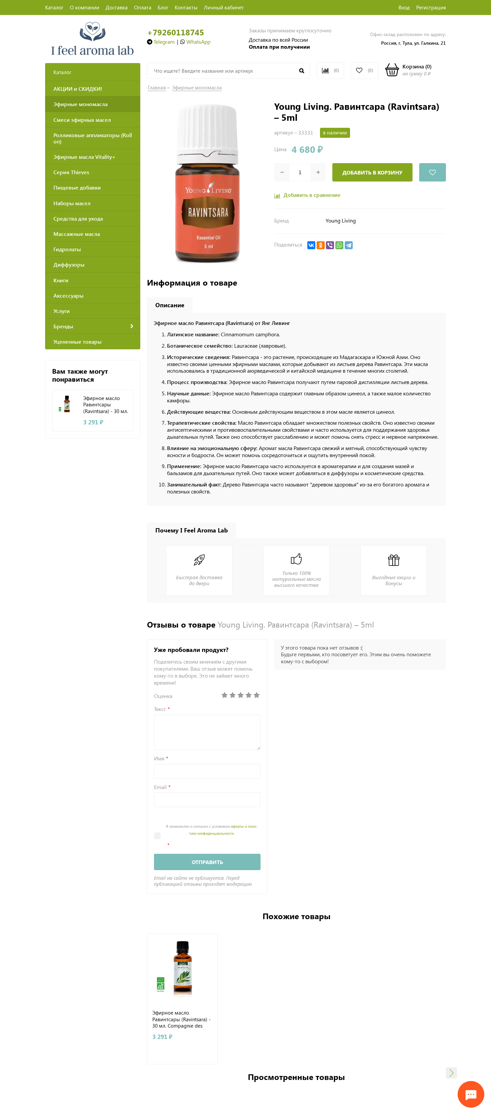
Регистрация (431, 7)
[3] (240, 695)
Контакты (186, 7)
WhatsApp (198, 41)
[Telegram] (349, 245)
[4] (248, 695)
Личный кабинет (224, 7)
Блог (163, 7)
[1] (224, 695)
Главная (157, 87)
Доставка (117, 7)
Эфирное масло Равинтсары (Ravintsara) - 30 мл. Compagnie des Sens (105, 404)
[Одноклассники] (321, 245)
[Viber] (330, 245)
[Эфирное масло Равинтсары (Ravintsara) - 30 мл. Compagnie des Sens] (66, 404)
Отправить (207, 861)
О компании (84, 7)
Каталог (54, 7)
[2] (232, 695)
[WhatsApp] (339, 245)
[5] (257, 695)
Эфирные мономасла (197, 87)
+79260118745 (175, 32)
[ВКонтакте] (311, 245)
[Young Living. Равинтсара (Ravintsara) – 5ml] (207, 183)
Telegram (164, 41)
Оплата (142, 7)
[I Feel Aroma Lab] (92, 37)
